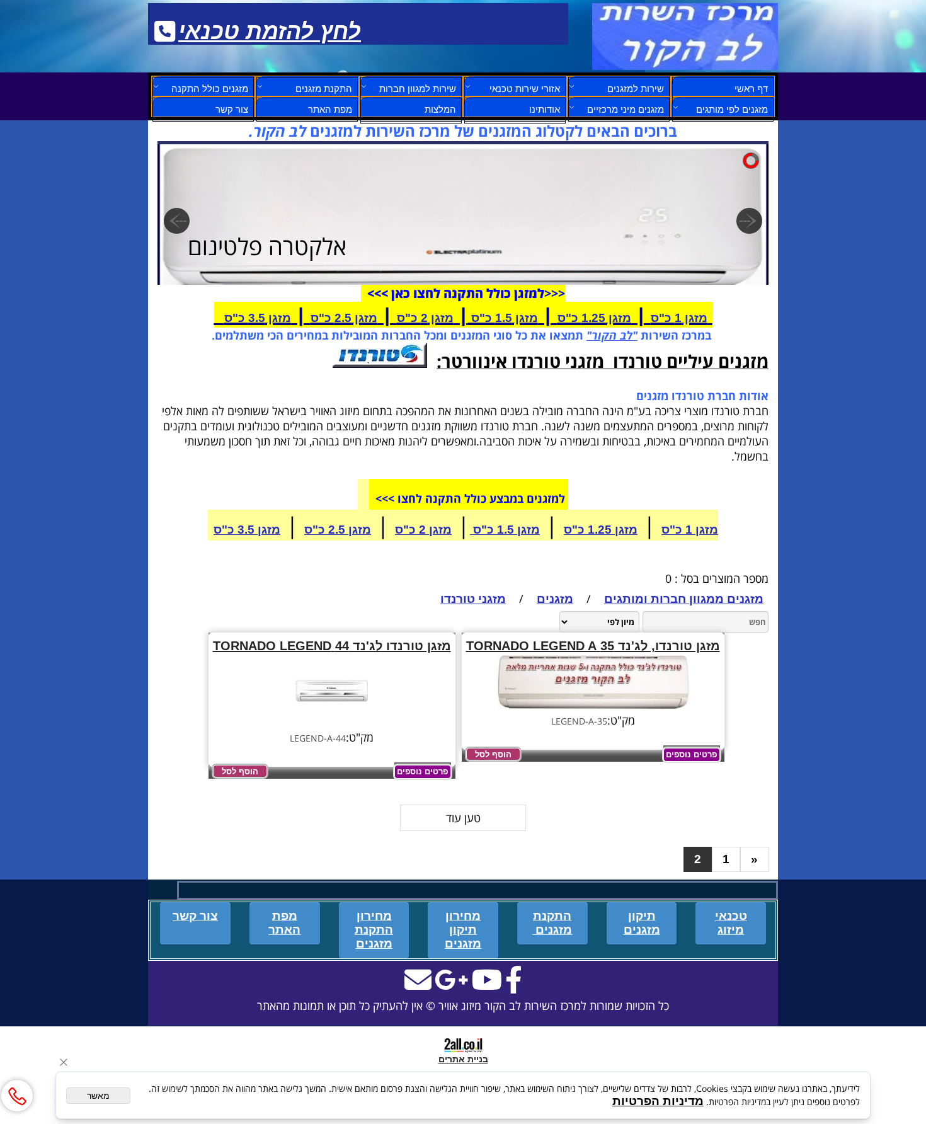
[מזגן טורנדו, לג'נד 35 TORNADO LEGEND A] (593, 705)
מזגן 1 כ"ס (679, 317)
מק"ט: (621, 720)
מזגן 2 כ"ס (425, 317)
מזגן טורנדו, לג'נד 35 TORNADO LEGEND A (593, 646)
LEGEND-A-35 (579, 721)
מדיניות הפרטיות (658, 1101)
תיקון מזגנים (642, 922)
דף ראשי (751, 88)
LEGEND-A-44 (318, 738)
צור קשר (231, 109)
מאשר (98, 1096)
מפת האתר (330, 109)
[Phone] (17, 1095)
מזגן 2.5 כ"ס (344, 317)
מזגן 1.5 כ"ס (503, 317)
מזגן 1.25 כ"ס (594, 317)
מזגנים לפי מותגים (732, 109)
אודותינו (544, 109)
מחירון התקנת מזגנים (374, 929)
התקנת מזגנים (323, 88)
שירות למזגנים (635, 88)
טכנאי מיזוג (731, 922)
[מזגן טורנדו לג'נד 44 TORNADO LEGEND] (331, 722)
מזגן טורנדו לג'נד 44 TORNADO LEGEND (332, 646)
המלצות (440, 109)
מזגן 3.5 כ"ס (257, 317)
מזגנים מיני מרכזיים (625, 109)
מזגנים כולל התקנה (209, 88)
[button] (493, 754)
